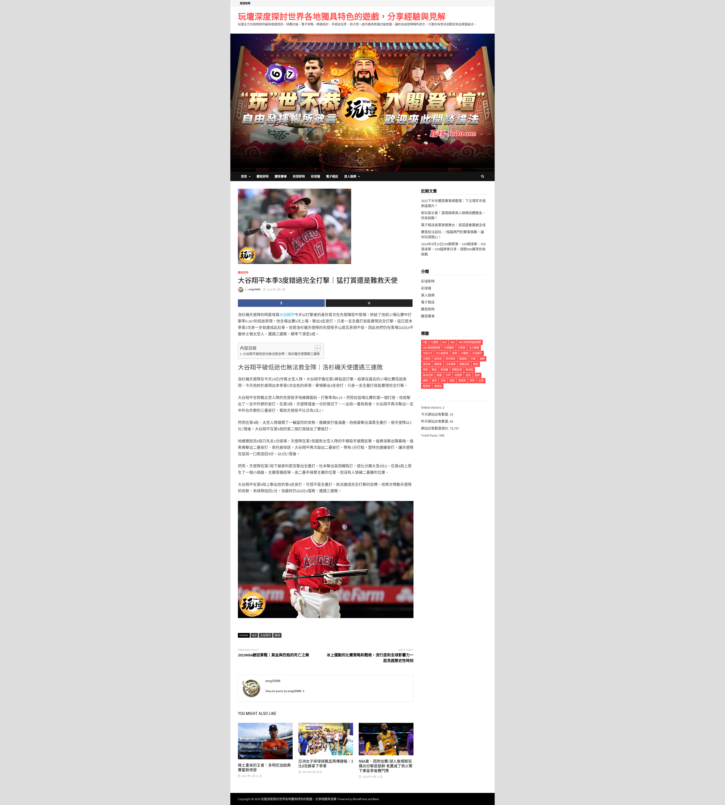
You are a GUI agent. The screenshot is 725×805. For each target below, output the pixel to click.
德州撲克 (450, 358)
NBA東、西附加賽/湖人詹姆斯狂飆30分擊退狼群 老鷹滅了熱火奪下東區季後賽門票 (386, 766)
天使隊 (426, 358)
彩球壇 (315, 176)
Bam (376, 799)
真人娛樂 (350, 176)
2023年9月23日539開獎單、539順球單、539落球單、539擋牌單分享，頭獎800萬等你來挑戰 (453, 249)
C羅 (425, 342)
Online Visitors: (432, 407)
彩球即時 (299, 176)
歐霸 (439, 375)
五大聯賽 (474, 347)
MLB (254, 635)
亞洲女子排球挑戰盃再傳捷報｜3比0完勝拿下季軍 (325, 763)
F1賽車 (434, 342)
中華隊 (461, 347)
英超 (452, 380)
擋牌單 (438, 364)
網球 (425, 380)
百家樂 (458, 375)
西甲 (472, 380)
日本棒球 (450, 364)
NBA (452, 342)
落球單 (462, 380)
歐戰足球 (457, 369)
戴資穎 (463, 358)
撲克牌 (426, 364)
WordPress (360, 799)
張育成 (438, 358)
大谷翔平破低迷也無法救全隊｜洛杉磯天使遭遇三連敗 (281, 354)
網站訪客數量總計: (435, 428)
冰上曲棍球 (442, 353)
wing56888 (254, 289)
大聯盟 (464, 353)
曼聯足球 (464, 364)
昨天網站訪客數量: (435, 421)
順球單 (438, 386)
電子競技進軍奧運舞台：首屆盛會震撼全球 (453, 225)
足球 (481, 380)
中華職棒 (449, 347)
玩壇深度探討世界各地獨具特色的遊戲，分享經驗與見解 (342, 17)
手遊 (473, 358)
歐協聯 (444, 369)
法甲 (448, 375)
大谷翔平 (287, 314)
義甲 (434, 380)
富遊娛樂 (245, 3)
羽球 (443, 380)
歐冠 (434, 369)
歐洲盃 (469, 369)
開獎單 (426, 386)
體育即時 (263, 176)
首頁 (244, 176)
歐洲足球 (428, 375)
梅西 (475, 364)
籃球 (477, 375)
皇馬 (468, 375)
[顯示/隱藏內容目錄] (315, 348)
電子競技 (332, 176)
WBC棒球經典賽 (431, 347)
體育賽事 (281, 176)
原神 (454, 353)
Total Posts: (430, 435)
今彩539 (427, 353)
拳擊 (482, 358)
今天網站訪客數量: (435, 414)
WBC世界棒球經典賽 (470, 342)
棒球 (277, 635)
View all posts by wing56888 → (285, 691)
